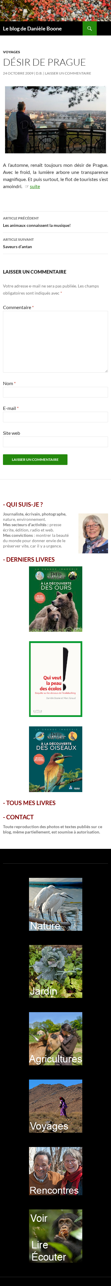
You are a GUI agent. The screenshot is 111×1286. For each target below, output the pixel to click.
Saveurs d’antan (18, 243)
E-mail (11, 408)
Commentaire (18, 307)
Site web (11, 433)
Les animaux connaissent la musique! (37, 222)
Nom (9, 383)
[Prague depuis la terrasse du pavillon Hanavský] (55, 119)
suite (35, 186)
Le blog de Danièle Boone (32, 28)
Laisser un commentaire (68, 73)
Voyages (11, 52)
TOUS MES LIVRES (31, 802)
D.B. (39, 73)
